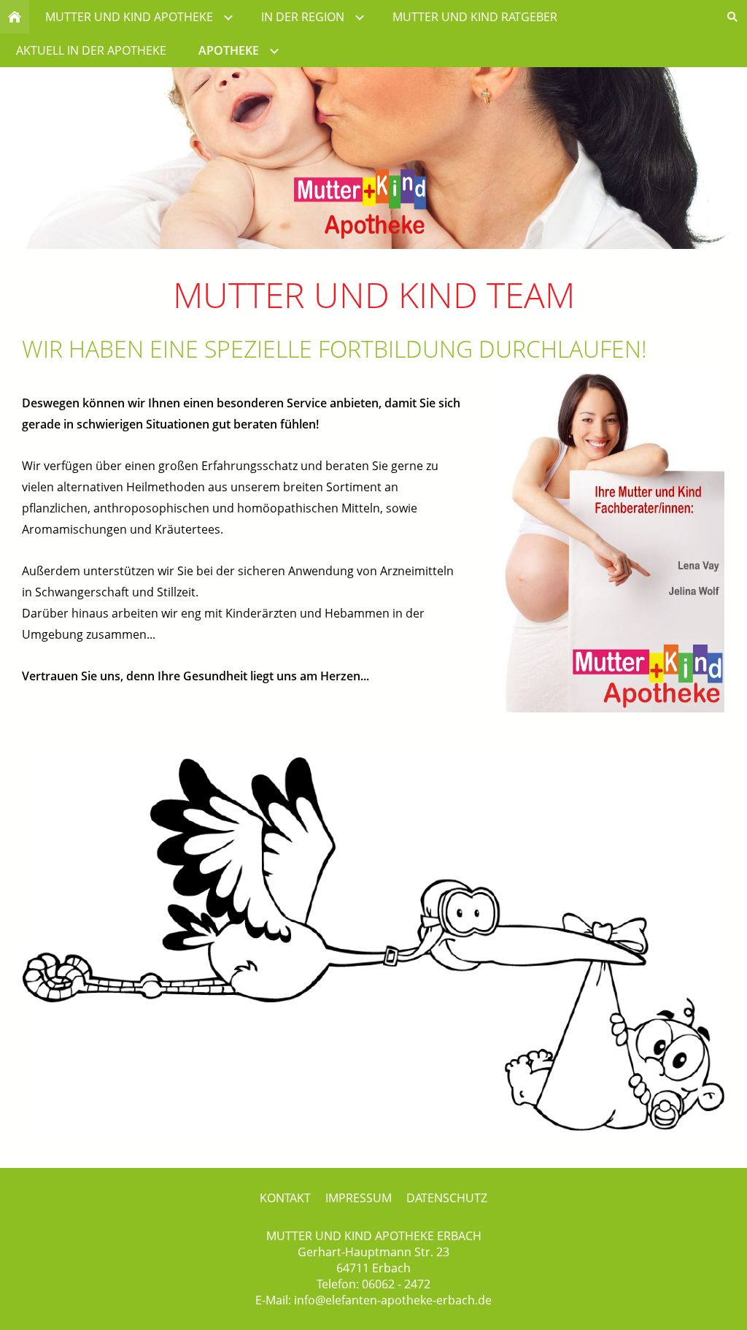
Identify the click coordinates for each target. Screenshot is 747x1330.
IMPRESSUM (358, 1198)
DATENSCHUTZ (446, 1198)
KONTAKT (285, 1198)
